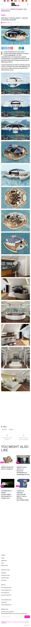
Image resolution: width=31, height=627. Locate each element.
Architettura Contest (5, 575)
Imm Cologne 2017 (5, 592)
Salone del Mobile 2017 (6, 590)
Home (3, 9)
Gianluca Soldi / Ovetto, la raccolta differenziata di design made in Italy (23, 471)
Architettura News (5, 577)
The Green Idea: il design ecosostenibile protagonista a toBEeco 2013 (6, 494)
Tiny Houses (3, 580)
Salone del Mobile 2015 (6, 599)
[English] (4, 1)
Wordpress (3, 623)
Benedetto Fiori (6, 22)
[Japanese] (19, 1)
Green (8, 9)
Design (2, 558)
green (5, 429)
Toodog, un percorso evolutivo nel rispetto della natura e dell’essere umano (23, 495)
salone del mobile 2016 (6, 595)
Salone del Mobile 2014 (6, 604)
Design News (4, 560)
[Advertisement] (15, 408)
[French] (8, 1)
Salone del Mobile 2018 (6, 587)
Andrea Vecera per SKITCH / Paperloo (7, 468)
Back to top (27, 625)
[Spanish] (26, 1)
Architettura (3, 572)
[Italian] (15, 1)
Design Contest (4, 565)
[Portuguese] (23, 1)
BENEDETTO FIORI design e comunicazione (16, 622)
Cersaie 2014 (4, 602)
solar (11, 429)
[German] (12, 1)
